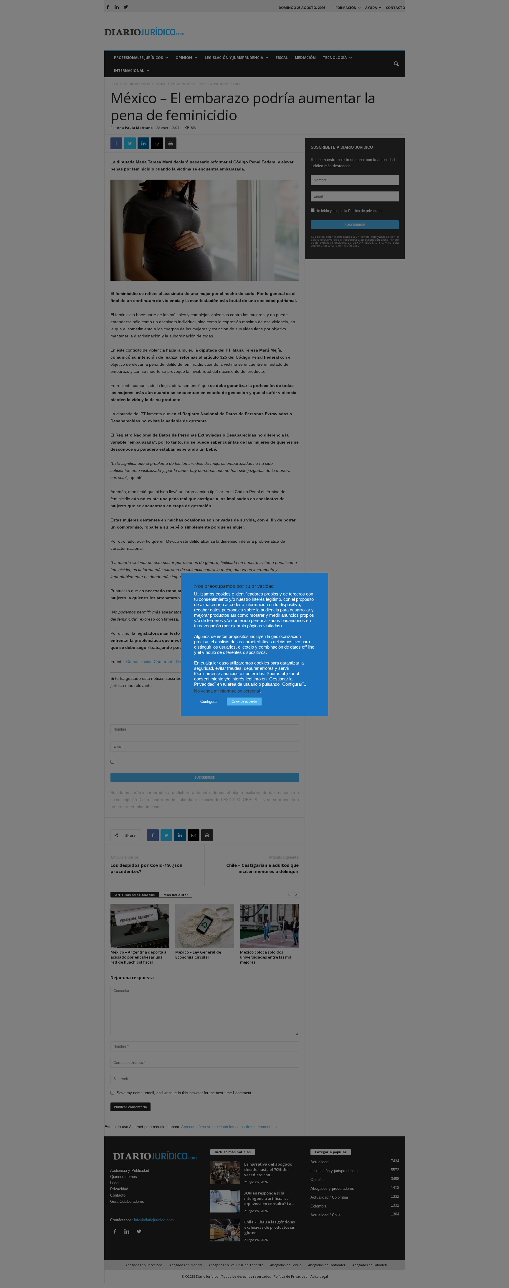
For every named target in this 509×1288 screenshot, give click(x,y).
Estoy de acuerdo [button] (244, 701)
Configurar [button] (209, 701)
